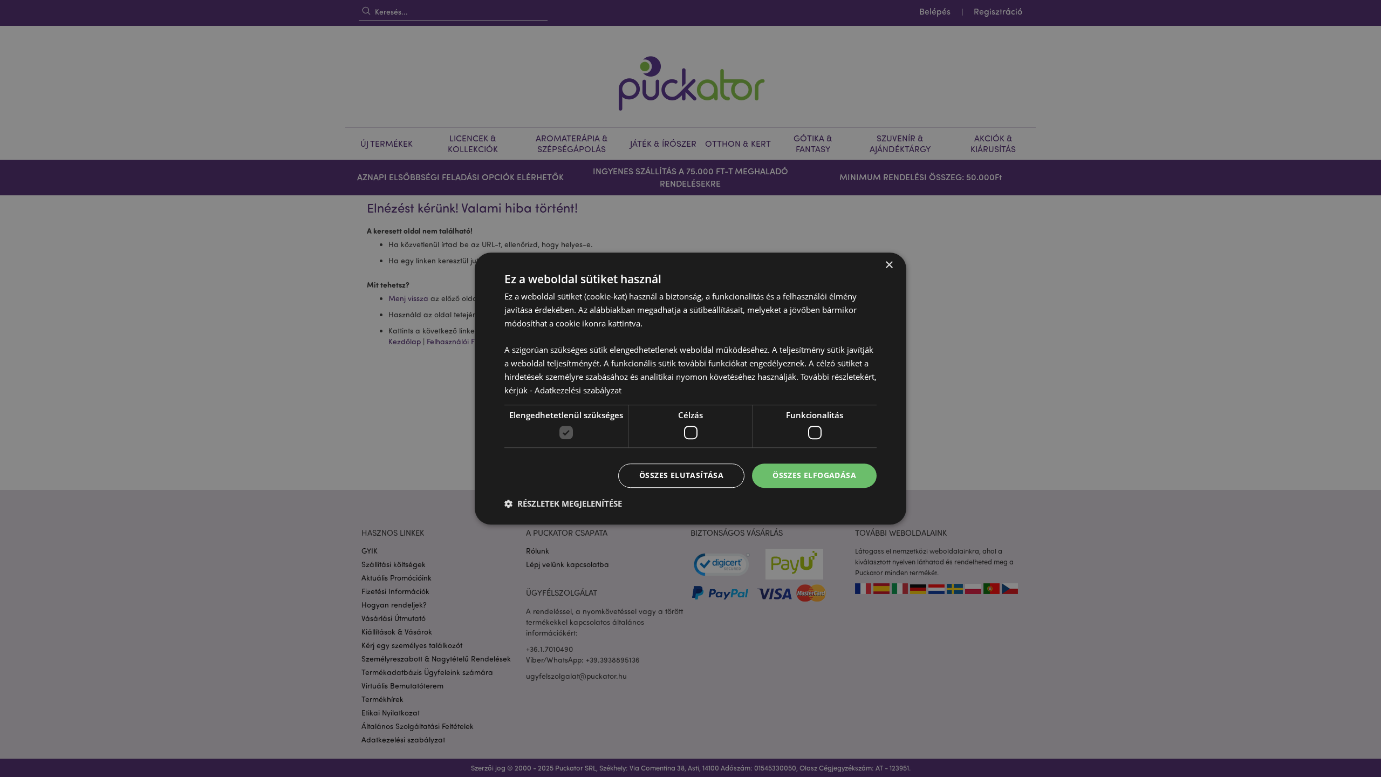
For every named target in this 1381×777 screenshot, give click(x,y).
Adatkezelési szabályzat (578, 390)
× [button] (889, 265)
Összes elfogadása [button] (814, 475)
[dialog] (690, 388)
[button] (563, 503)
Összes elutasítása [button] (681, 475)
